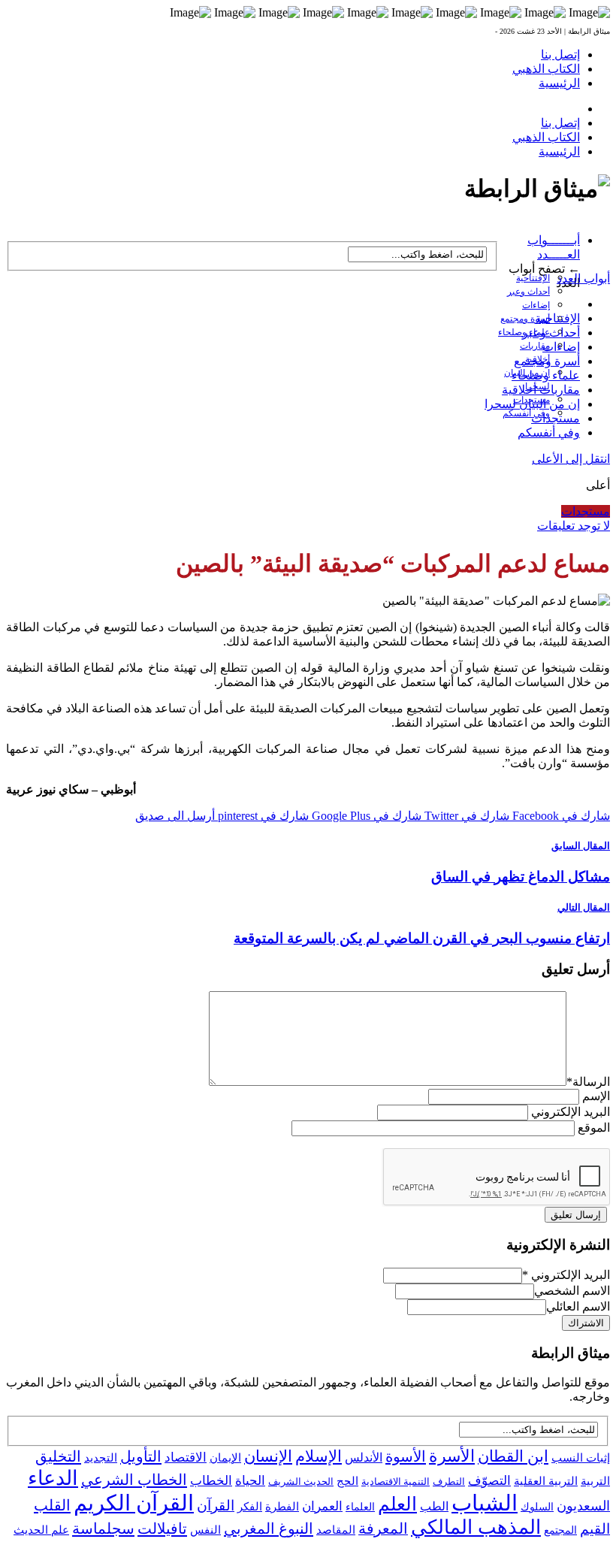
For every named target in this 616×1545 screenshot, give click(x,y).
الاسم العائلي (578, 1306)
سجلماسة (103, 1528)
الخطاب (211, 1481)
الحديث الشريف (301, 1481)
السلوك (537, 1507)
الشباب (484, 1503)
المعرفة (383, 1528)
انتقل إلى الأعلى (571, 458)
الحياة (250, 1481)
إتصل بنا (560, 54)
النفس (205, 1529)
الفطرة (282, 1507)
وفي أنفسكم (526, 413)
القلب (52, 1505)
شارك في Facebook (559, 815)
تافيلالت (162, 1528)
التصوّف (489, 1481)
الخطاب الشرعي (134, 1479)
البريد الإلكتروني (570, 1111)
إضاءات (536, 305)
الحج (347, 1480)
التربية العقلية (546, 1480)
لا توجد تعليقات (573, 525)
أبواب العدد (583, 278)
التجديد (100, 1457)
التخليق (58, 1456)
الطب (434, 1506)
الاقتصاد (186, 1457)
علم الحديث (41, 1530)
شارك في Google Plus (365, 815)
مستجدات (555, 418)
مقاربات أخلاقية (541, 389)
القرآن (215, 1505)
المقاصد (335, 1530)
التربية (595, 1481)
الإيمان (225, 1458)
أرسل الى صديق (175, 815)
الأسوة (405, 1456)
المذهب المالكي (476, 1527)
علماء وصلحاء (546, 375)
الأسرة (452, 1456)
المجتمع (560, 1530)
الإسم (596, 1096)
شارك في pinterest (262, 815)
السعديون (583, 1505)
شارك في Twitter (465, 815)
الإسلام (318, 1456)
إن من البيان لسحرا (532, 404)
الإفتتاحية (533, 278)
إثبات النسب (580, 1457)
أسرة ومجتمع (525, 318)
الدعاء (53, 1478)
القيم (595, 1529)
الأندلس (363, 1457)
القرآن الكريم (134, 1503)
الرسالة (588, 1081)
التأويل (141, 1456)
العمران (322, 1506)
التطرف (449, 1481)
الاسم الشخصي (572, 1290)
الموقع (594, 1127)
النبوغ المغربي (268, 1528)
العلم (397, 1504)
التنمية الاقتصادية (395, 1481)
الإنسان (268, 1456)
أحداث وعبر (528, 291)
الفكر (249, 1507)
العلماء (360, 1507)
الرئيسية (559, 83)
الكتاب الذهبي (546, 68)
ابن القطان (513, 1456)
